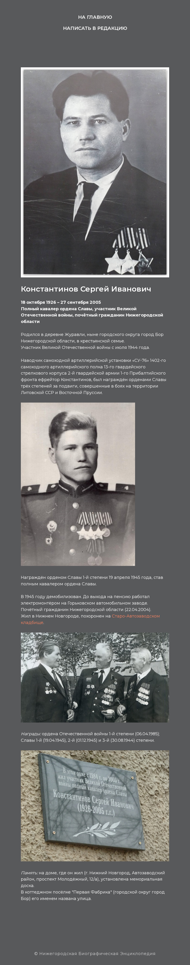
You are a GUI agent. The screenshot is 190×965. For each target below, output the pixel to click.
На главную (95, 17)
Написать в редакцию (95, 28)
